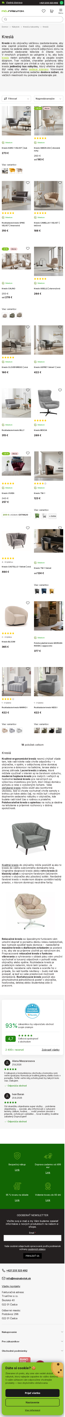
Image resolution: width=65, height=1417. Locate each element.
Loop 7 (5, 315)
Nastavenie (31, 1402)
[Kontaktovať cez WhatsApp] (59, 2)
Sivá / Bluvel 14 (5, 171)
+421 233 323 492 (46, 3)
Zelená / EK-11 (37, 516)
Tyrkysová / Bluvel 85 (44, 591)
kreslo (5, 57)
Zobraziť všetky (51, 1049)
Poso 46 (44, 730)
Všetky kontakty (11, 1286)
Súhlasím (31, 1393)
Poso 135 (52, 730)
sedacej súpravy (38, 69)
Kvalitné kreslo (10, 864)
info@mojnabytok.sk (18, 1278)
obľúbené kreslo (11, 787)
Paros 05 (12, 730)
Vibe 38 (12, 315)
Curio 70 (59, 730)
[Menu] (58, 11)
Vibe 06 (19, 315)
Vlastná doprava (14, 2)
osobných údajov (36, 1249)
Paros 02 (5, 730)
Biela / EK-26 (44, 516)
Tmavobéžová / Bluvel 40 (19, 171)
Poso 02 (37, 730)
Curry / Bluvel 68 (12, 171)
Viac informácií (31, 1410)
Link (17, 1169)
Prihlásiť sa (32, 1256)
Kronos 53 (19, 730)
